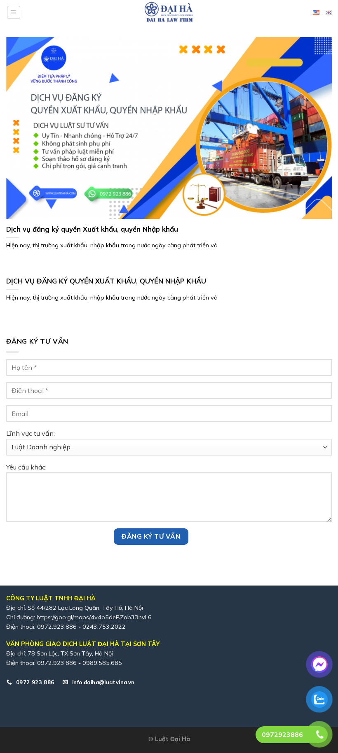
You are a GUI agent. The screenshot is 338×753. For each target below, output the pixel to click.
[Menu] (13, 12)
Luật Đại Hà (172, 739)
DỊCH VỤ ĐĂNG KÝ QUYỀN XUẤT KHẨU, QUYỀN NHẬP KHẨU (106, 281)
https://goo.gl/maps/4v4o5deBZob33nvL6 (94, 617)
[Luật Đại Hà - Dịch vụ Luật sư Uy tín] (169, 12)
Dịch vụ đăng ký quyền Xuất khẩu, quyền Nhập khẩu (92, 229)
